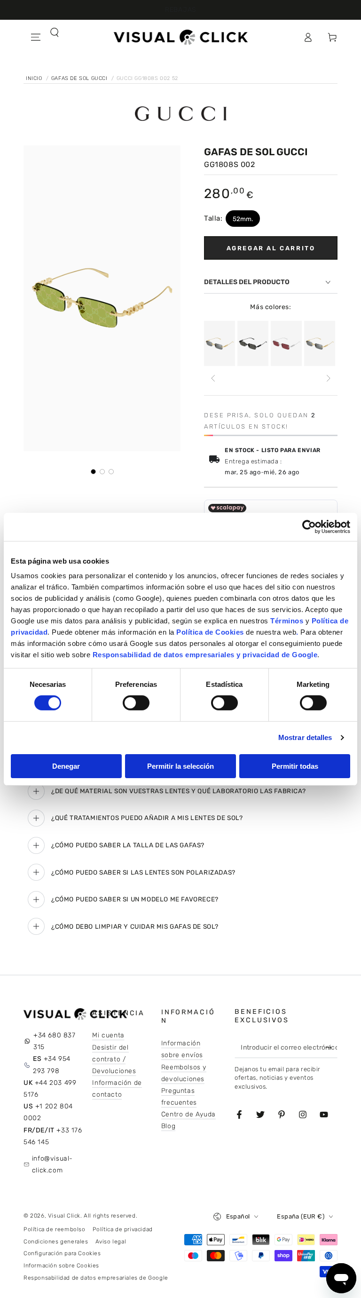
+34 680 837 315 (54, 1041)
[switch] (136, 702)
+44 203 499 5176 (50, 1089)
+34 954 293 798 (52, 1065)
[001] (252, 343)
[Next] (328, 378)
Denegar (66, 766)
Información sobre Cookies (61, 1265)
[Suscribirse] (330, 1047)
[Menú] (36, 37)
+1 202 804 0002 (48, 1112)
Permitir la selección (180, 766)
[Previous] (213, 378)
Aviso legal (110, 1241)
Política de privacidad (123, 1229)
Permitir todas (295, 766)
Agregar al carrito (271, 248)
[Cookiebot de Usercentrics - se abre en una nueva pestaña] (309, 526)
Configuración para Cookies (62, 1253)
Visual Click (64, 1215)
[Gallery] (102, 310)
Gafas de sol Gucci (80, 78)
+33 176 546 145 (53, 1136)
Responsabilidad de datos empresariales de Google (96, 1277)
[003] (219, 343)
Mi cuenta (108, 1035)
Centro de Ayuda (188, 1114)
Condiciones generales (56, 1241)
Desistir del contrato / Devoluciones (114, 1059)
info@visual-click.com (52, 1164)
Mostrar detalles (305, 737)
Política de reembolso (55, 1229)
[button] (36, 58)
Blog (168, 1126)
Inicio (35, 78)
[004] (286, 343)
